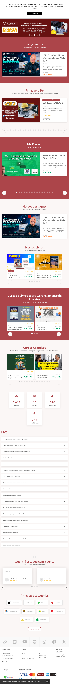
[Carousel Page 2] (32, 35)
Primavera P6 (59, 611)
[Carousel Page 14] (35, 130)
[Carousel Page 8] (20, 130)
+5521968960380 (8, 658)
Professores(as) (26, 653)
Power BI (27, 619)
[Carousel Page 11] (28, 130)
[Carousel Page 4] (37, 35)
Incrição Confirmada (44, 657)
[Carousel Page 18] (46, 130)
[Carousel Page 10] (25, 130)
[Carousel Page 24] (61, 130)
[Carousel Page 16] (41, 130)
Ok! (47, 681)
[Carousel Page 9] (23, 130)
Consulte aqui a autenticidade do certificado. (60, 656)
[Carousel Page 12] (30, 130)
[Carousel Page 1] (29, 35)
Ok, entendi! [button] (34, 13)
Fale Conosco (7, 662)
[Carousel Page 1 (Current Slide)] (17, 192)
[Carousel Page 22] (56, 130)
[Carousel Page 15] (38, 130)
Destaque (29, 602)
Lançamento (15, 602)
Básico (43, 602)
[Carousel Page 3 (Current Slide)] (34, 35)
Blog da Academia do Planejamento (44, 654)
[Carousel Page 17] (43, 130)
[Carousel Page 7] (18, 130)
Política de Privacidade (28, 658)
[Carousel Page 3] (8, 130)
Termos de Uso (26, 656)
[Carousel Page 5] (39, 35)
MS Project (43, 619)
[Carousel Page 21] (53, 130)
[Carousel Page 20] (51, 130)
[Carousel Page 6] (15, 130)
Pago (43, 611)
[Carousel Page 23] (58, 130)
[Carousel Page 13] (33, 130)
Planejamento (13, 611)
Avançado (30, 611)
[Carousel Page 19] (48, 130)
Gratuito (57, 602)
